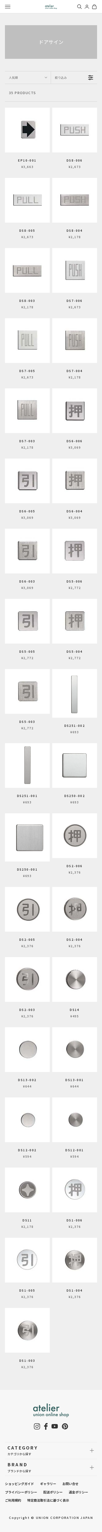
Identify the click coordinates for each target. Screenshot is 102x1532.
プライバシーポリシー (21, 1492)
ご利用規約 (13, 1500)
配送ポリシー (53, 1492)
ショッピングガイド (19, 1483)
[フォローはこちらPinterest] (65, 1426)
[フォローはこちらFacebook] (46, 1426)
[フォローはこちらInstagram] (37, 1426)
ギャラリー (48, 1483)
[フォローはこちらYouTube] (54, 1426)
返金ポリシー (78, 1492)
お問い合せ (70, 1483)
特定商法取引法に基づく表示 (48, 1500)
